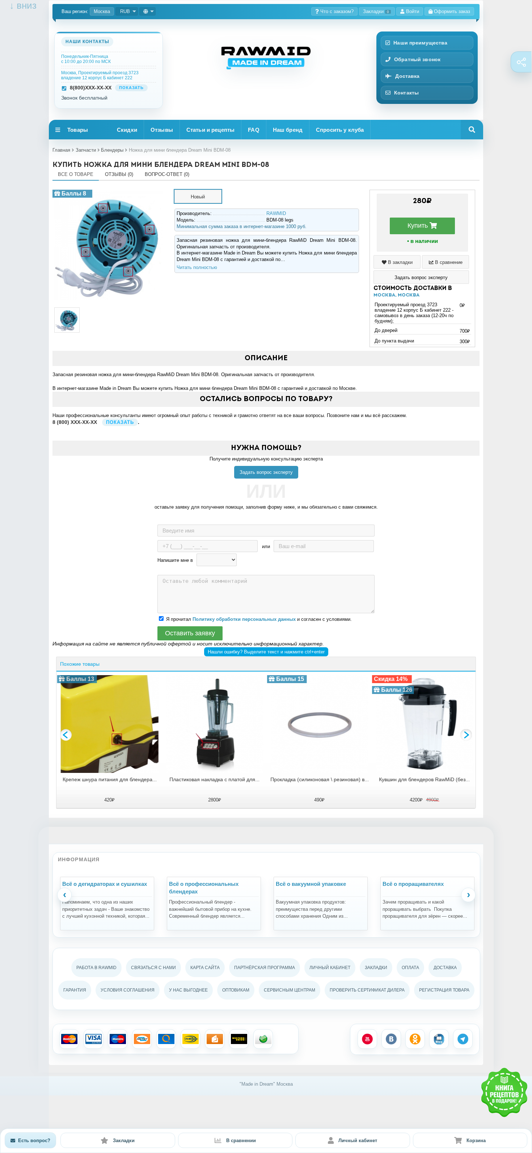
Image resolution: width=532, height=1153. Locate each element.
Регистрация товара (444, 990)
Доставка (407, 76)
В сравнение (448, 262)
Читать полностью (197, 267)
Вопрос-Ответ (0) (167, 174)
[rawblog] (439, 1039)
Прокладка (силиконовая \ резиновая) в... (319, 779)
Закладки (376, 11)
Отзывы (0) (119, 174)
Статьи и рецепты (210, 130)
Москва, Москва (396, 295)
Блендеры (112, 150)
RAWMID (276, 213)
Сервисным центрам (289, 990)
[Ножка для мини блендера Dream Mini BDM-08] (108, 192)
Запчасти (86, 150)
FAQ (253, 130)
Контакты (406, 93)
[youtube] (367, 1039)
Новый (198, 196)
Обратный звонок (417, 59)
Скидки (127, 130)
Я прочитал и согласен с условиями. (259, 619)
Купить (419, 225)
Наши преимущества (420, 43)
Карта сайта (205, 967)
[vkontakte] (391, 1039)
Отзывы (162, 130)
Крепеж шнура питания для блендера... (109, 779)
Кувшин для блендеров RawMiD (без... (424, 779)
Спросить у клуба (340, 130)
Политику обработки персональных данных (244, 619)
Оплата (410, 967)
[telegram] (463, 1039)
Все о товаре (75, 174)
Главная (61, 150)
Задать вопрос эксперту (266, 472)
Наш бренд (288, 130)
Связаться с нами (153, 967)
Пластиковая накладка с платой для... (214, 779)
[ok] (415, 1039)
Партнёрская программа (264, 967)
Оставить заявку (190, 633)
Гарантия (74, 990)
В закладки (400, 262)
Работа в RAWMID (96, 967)
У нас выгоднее (188, 990)
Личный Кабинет (329, 967)
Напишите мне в (175, 560)
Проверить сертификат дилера (367, 990)
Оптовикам (235, 990)
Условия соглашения (128, 990)
